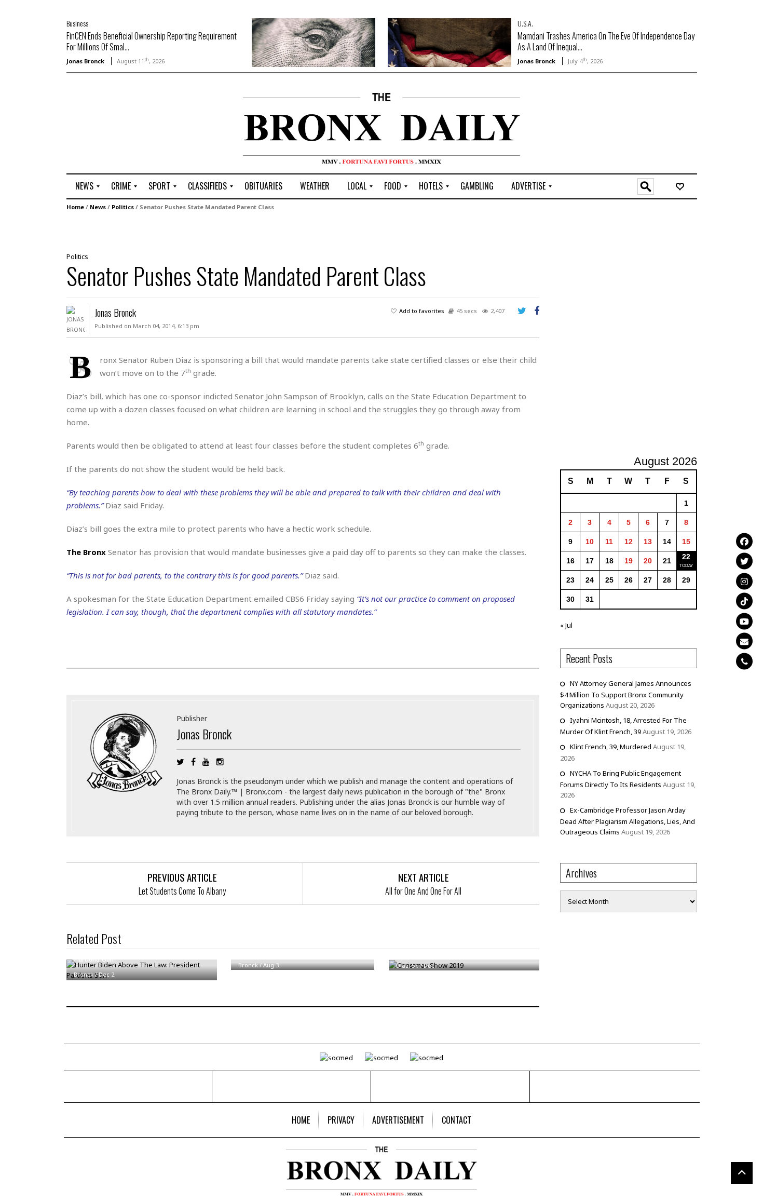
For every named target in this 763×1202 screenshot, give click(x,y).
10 (589, 541)
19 (628, 561)
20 (648, 561)
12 (628, 541)
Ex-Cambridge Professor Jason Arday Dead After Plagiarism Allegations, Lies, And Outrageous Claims (627, 820)
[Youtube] (744, 621)
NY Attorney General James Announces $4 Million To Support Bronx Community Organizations (625, 694)
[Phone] (744, 661)
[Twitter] (744, 561)
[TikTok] (744, 601)
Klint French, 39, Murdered (610, 746)
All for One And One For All (423, 891)
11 (609, 541)
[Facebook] (744, 541)
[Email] (744, 641)
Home (75, 207)
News (98, 207)
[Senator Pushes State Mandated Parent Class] (299, 230)
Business (77, 23)
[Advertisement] (127, 125)
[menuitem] (84, 186)
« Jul (566, 625)
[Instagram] (744, 581)
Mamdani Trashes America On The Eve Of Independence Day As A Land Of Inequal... (605, 41)
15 (686, 541)
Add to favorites (421, 311)
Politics (123, 207)
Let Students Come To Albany (182, 891)
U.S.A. (525, 23)
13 (648, 541)
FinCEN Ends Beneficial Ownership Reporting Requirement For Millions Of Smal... (151, 41)
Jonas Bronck (85, 61)
